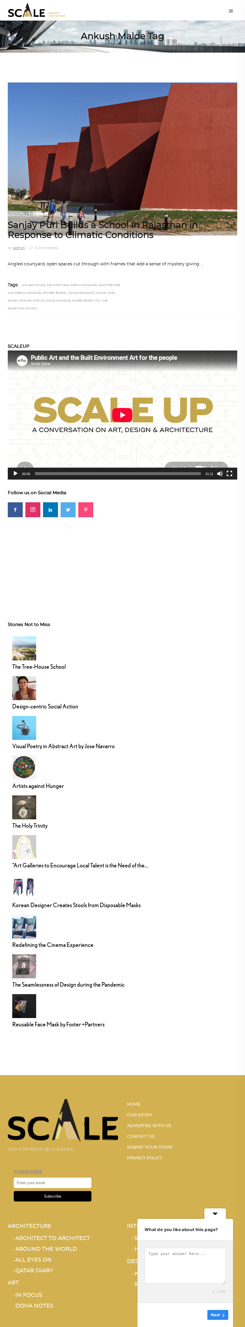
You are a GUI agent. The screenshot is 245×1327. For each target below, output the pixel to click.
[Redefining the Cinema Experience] (24, 926)
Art (13, 1283)
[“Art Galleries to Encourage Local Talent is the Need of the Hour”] (24, 846)
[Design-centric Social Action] (24, 687)
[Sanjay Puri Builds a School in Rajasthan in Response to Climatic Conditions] (122, 158)
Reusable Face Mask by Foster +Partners (58, 1024)
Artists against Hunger (38, 785)
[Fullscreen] (229, 474)
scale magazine (58, 301)
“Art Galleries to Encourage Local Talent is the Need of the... (80, 865)
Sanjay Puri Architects (26, 301)
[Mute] (220, 474)
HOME (133, 1104)
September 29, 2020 (107, 214)
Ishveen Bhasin (55, 293)
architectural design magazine (72, 285)
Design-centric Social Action (45, 706)
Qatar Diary (34, 1271)
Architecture (23, 214)
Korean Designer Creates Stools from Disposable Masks (76, 904)
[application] (122, 415)
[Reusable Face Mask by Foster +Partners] (24, 1005)
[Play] (16, 474)
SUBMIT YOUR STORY (150, 1147)
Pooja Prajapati (82, 293)
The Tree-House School (39, 666)
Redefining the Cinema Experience (53, 944)
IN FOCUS (28, 1295)
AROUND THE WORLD (63, 214)
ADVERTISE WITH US (149, 1126)
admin (19, 248)
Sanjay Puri (106, 293)
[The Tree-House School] (24, 648)
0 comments (46, 248)
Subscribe (52, 1196)
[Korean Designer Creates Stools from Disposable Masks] (24, 886)
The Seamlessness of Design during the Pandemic (68, 984)
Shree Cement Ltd (86, 301)
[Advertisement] (122, 559)
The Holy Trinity (30, 825)
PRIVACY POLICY (145, 1158)
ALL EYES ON (33, 1260)
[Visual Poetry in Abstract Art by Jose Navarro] (24, 727)
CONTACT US (141, 1137)
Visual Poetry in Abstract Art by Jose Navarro (63, 746)
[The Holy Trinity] (24, 807)
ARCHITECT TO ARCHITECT (52, 1238)
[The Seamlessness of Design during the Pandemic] (24, 966)
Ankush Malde (33, 285)
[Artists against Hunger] (24, 767)
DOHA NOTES (34, 1306)
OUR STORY (139, 1115)
